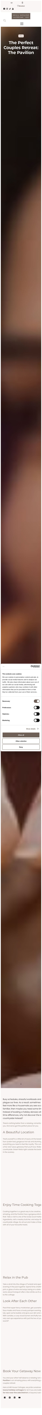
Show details (30, 729)
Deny (21, 747)
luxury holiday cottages (13, 1390)
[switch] (37, 707)
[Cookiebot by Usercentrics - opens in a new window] (31, 666)
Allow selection (21, 741)
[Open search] (5, 20)
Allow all (21, 735)
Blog (21, 36)
